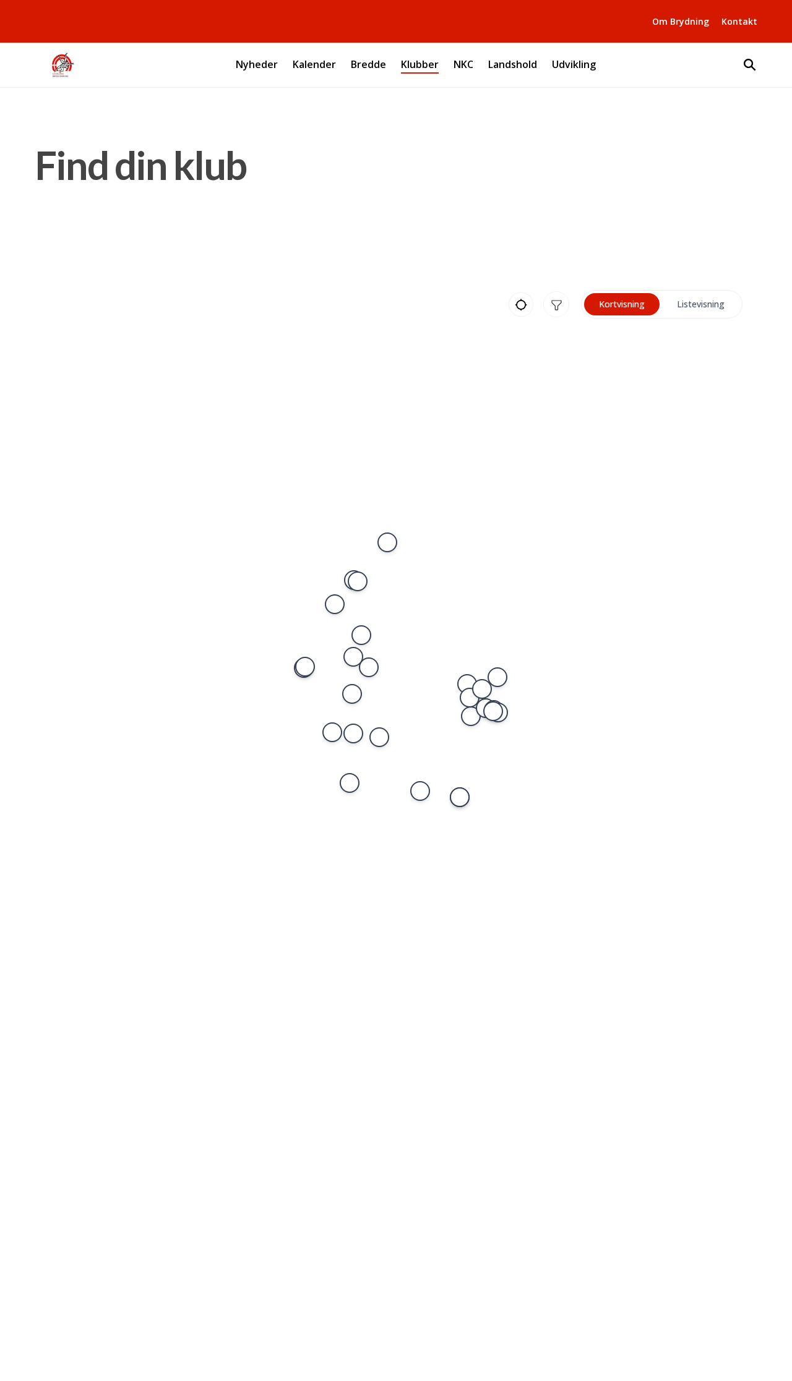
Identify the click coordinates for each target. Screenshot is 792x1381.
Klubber (420, 65)
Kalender (314, 65)
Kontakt (739, 21)
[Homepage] (62, 64)
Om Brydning (680, 21)
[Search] (749, 65)
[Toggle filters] (556, 304)
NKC (463, 65)
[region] (401, 679)
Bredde (368, 65)
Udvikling (574, 65)
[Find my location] (521, 305)
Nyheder (257, 65)
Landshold (512, 65)
